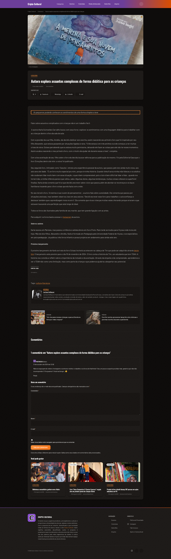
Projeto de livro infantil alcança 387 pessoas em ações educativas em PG (122, 490)
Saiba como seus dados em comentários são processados (80, 453)
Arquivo (116, 4)
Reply (35, 375)
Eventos (72, 4)
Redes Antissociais (94, 4)
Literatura (34, 75)
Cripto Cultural (34, 4)
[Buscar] (137, 4)
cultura (39, 283)
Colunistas (81, 4)
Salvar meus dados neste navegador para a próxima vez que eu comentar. (53, 442)
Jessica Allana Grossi (88, 494)
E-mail (33, 429)
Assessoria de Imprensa (51, 492)
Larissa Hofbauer (48, 292)
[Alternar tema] (141, 4)
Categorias (60, 4)
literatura (46, 283)
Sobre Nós (107, 4)
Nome (33, 418)
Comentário (35, 391)
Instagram (67, 217)
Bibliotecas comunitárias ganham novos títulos (46, 489)
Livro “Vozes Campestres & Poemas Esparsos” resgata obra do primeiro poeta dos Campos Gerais (85, 490)
